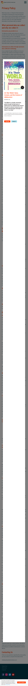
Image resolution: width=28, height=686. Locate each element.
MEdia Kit (14, 121)
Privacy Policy (7, 684)
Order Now (7, 121)
